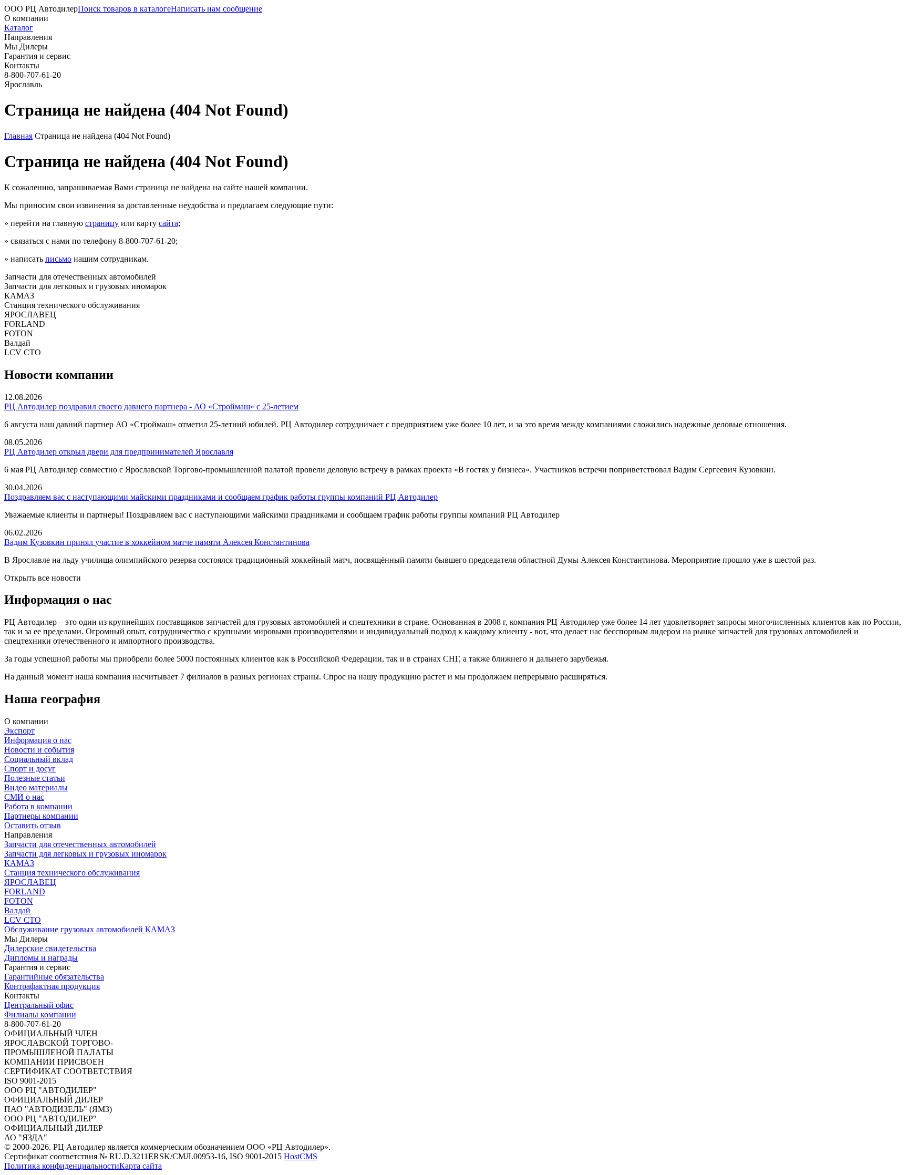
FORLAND (24, 891)
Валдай (17, 910)
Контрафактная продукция (52, 986)
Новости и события (39, 749)
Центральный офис (39, 1005)
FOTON (18, 900)
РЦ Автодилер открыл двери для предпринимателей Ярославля (118, 451)
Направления (28, 37)
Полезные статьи (34, 778)
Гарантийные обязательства (54, 976)
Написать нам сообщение (216, 8)
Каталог (18, 27)
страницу (102, 223)
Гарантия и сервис (37, 55)
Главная (18, 135)
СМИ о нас (24, 796)
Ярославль (23, 84)
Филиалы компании (40, 1014)
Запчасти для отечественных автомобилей (80, 844)
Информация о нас (37, 740)
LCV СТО (22, 919)
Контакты (21, 65)
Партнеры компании (41, 815)
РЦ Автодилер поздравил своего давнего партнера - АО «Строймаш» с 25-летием (151, 406)
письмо (58, 258)
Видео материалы (36, 787)
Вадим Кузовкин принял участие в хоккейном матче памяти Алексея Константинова (156, 542)
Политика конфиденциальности (61, 1165)
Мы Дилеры (26, 46)
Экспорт (19, 730)
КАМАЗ (19, 863)
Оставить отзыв (32, 825)
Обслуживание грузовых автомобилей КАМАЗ (89, 929)
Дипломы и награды (41, 957)
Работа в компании (38, 806)
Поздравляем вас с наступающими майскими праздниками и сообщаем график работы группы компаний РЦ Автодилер (221, 496)
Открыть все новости (42, 577)
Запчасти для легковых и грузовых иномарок (85, 853)
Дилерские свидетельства (50, 948)
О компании (26, 18)
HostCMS (300, 1156)
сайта (168, 223)
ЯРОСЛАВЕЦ (30, 882)
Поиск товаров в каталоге (124, 8)
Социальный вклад (38, 759)
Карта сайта (140, 1165)
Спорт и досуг (30, 768)
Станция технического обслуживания (72, 872)
